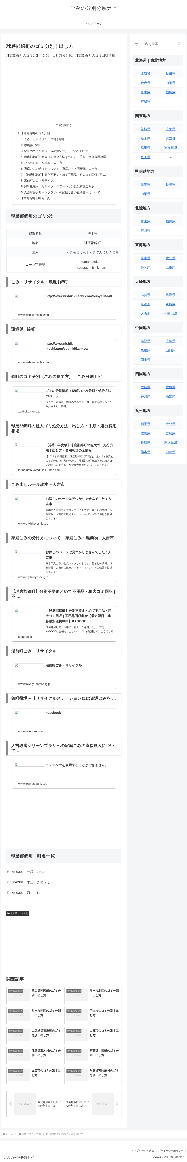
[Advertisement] (63, 88)
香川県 (145, 396)
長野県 (170, 184)
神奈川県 (170, 148)
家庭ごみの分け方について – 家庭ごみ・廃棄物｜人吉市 (60, 168)
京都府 (145, 304)
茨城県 (145, 129)
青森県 (145, 83)
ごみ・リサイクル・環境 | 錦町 (44, 139)
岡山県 (145, 360)
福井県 (170, 221)
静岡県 (145, 267)
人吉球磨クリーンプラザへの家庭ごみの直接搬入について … (64, 192)
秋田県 (170, 73)
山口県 (170, 350)
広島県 (170, 341)
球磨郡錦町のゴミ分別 (35, 133)
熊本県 (145, 452)
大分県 (170, 424)
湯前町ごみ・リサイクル (40, 180)
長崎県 (145, 442)
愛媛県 (170, 387)
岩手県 (145, 92)
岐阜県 (145, 258)
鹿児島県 (170, 442)
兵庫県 (170, 295)
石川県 (145, 231)
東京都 (170, 138)
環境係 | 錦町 (32, 145)
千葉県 (170, 129)
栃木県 (145, 138)
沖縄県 (170, 452)
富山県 (145, 221)
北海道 (145, 73)
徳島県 (145, 387)
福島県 (170, 92)
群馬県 (145, 148)
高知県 (170, 396)
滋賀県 (145, 295)
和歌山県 (170, 313)
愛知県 (170, 258)
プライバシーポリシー (171, 1150)
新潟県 (145, 184)
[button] (179, 44)
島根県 (145, 350)
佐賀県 (145, 433)
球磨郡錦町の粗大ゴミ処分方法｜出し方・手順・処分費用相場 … (67, 156)
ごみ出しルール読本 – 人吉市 (43, 162)
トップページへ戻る (142, 1150)
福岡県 (145, 424)
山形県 (170, 83)
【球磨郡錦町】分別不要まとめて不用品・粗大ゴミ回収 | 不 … (65, 174)
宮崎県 (170, 433)
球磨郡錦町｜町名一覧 (35, 198)
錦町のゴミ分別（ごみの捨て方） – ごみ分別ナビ (56, 151)
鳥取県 (145, 341)
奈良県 (170, 304)
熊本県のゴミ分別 (19, 913)
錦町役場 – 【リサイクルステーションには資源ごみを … (61, 186)
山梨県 (145, 194)
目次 (59, 125)
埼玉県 (145, 157)
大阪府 (145, 313)
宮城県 (145, 102)
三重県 (170, 267)
